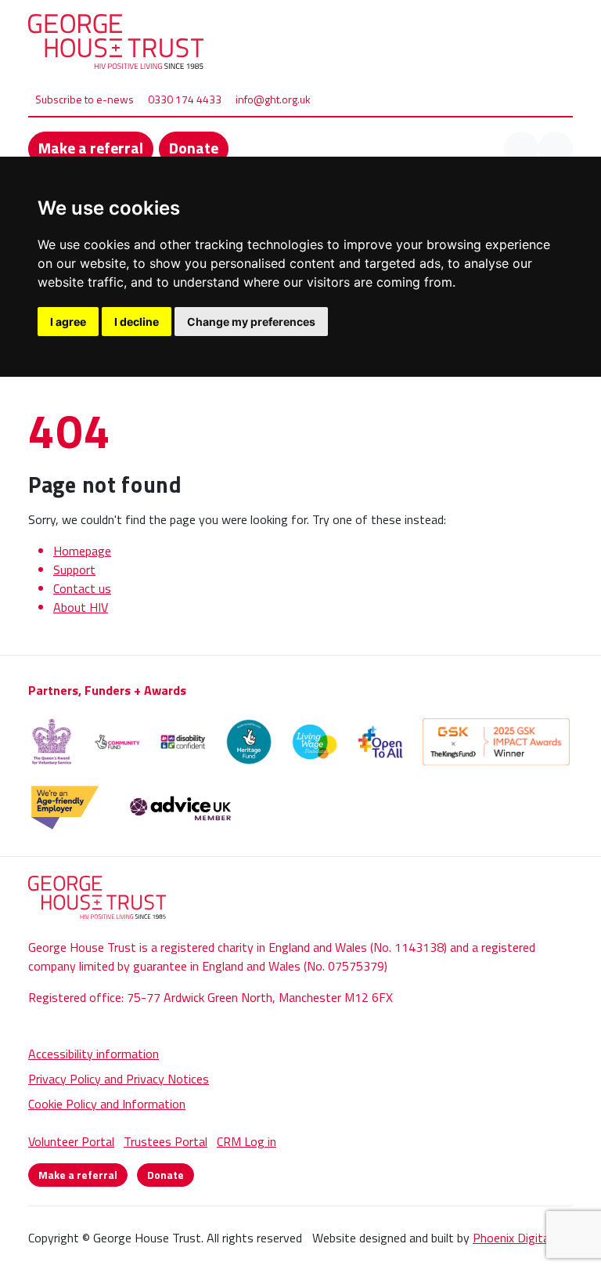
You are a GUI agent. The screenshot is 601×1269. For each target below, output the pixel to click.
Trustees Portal (165, 1141)
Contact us (82, 588)
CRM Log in (246, 1141)
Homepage (82, 550)
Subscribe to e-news (84, 99)
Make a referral (90, 148)
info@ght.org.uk (273, 99)
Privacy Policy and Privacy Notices (118, 1078)
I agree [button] (68, 321)
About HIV (80, 607)
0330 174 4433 (184, 99)
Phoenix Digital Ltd (523, 1237)
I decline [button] (136, 321)
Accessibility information (93, 1053)
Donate (193, 148)
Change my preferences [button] (251, 321)
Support (74, 569)
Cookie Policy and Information (106, 1103)
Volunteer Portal (71, 1141)
